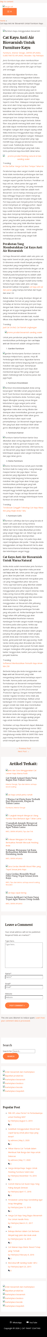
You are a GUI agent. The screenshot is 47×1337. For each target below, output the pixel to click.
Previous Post (23, 748)
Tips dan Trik (28, 831)
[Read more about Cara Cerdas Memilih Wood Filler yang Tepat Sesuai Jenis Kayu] (23, 869)
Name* (8, 973)
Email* (8, 983)
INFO (7, 831)
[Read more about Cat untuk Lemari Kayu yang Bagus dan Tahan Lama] (23, 773)
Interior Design (18, 52)
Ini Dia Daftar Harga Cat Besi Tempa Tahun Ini (23, 166)
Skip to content (6, 1)
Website (8, 993)
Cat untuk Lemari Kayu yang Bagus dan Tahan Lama (21, 779)
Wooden (27, 55)
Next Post (23, 751)
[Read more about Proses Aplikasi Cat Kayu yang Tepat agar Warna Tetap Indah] (16, 892)
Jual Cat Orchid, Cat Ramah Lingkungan (20, 327)
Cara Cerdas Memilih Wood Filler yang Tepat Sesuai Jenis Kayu (22, 876)
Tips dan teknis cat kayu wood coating (25, 882)
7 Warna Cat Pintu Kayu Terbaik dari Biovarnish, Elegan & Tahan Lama (23, 801)
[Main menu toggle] (10, 11)
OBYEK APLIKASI (33, 52)
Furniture (7, 52)
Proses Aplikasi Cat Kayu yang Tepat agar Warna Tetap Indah (22, 898)
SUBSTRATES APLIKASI (13, 55)
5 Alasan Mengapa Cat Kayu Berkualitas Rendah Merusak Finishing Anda (21, 852)
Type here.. (10, 941)
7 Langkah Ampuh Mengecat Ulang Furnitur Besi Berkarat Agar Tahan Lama (21, 825)
